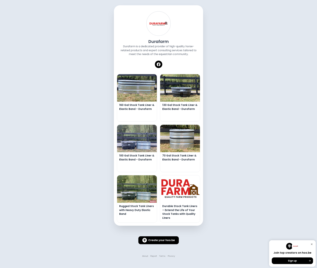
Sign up (292, 260)
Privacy (171, 256)
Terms (162, 256)
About (145, 256)
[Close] (311, 244)
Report (153, 256)
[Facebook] (158, 64)
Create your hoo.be (161, 240)
